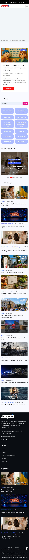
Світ (21, 131)
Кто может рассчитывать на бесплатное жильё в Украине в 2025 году (14, 68)
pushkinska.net (23, 557)
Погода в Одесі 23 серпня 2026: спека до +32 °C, (13, 272)
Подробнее (8, 88)
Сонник (7, 136)
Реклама (4, 458)
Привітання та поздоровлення (21, 124)
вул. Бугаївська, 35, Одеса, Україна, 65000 (12, 431)
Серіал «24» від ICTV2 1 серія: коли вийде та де (13, 404)
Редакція (4, 452)
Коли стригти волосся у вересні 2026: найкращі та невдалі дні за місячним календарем (14, 168)
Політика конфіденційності (9, 455)
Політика (21, 117)
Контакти (4, 461)
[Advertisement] (14, 24)
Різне (7, 131)
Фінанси (21, 141)
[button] (7, 177)
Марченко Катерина (8, 73)
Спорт (21, 136)
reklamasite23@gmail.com (8, 436)
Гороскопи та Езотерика (7, 111)
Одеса (7, 117)
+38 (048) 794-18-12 (6, 433)
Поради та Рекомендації (8, 124)
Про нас (4, 449)
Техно (7, 141)
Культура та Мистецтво (21, 111)
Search (25, 103)
